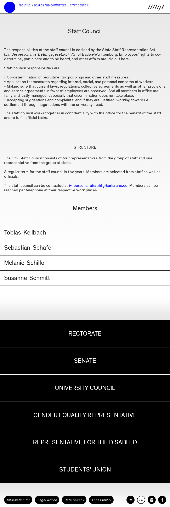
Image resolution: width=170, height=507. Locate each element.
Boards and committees (50, 5)
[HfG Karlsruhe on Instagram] (152, 500)
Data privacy (74, 500)
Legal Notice (47, 500)
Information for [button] (18, 500)
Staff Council (79, 5)
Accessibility (101, 500)
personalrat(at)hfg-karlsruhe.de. (101, 185)
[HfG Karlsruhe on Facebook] (162, 500)
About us (25, 5)
